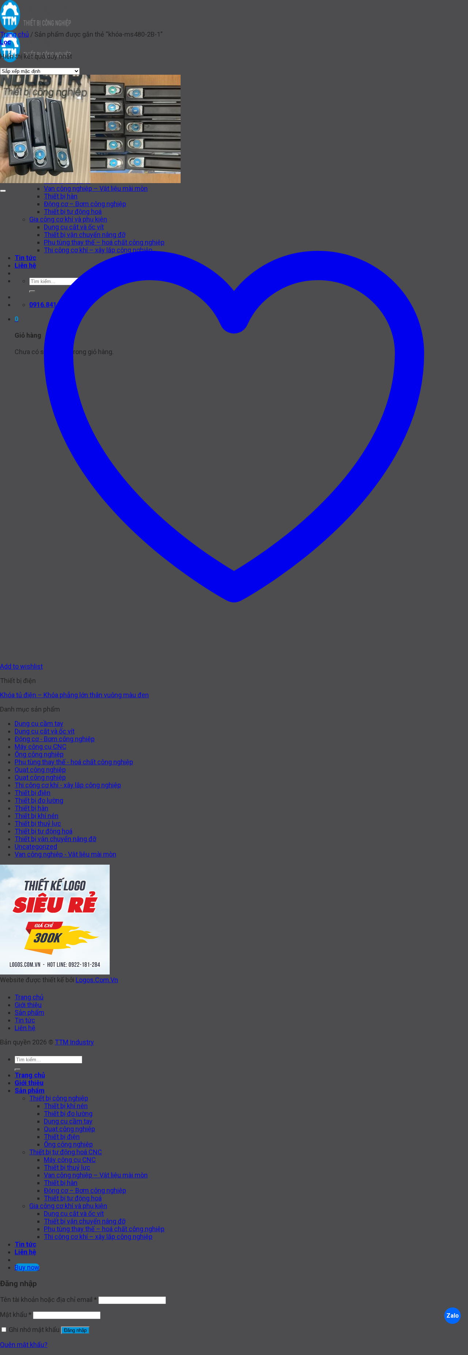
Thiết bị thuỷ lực (38, 823)
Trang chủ (14, 34)
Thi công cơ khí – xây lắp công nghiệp (98, 1236)
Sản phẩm (29, 1012)
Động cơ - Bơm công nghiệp (55, 739)
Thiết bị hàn (31, 808)
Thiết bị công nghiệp (58, 1098)
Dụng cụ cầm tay (39, 723)
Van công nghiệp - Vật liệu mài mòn (65, 854)
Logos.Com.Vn (97, 980)
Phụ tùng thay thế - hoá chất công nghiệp (74, 762)
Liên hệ (25, 1028)
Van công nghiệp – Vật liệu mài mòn (96, 188)
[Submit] (17, 1070)
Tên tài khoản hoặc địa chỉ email (48, 1299)
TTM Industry (74, 1042)
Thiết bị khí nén (36, 816)
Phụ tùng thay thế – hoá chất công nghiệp (104, 1229)
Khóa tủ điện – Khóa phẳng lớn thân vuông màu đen (74, 695)
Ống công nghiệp (39, 754)
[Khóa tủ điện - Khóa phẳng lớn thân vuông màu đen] (90, 181)
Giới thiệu (28, 1005)
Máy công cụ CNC (41, 746)
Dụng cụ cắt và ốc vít (45, 731)
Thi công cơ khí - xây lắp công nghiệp (68, 785)
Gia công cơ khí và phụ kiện (68, 1206)
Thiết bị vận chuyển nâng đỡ (55, 839)
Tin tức (25, 1020)
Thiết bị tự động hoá (43, 831)
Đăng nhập (75, 1330)
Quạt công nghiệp (40, 769)
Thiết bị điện (32, 793)
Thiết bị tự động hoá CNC (65, 1152)
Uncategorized (36, 846)
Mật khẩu (15, 1314)
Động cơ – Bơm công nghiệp (85, 1190)
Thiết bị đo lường (39, 800)
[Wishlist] (3, 191)
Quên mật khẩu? (24, 1344)
